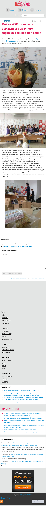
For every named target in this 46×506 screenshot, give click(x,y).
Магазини (4, 379)
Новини (25, 10)
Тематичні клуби (7, 339)
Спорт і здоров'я (7, 376)
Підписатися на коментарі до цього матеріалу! (17, 246)
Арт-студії (5, 382)
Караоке (4, 336)
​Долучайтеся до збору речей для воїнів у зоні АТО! (21, 390)
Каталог (38, 10)
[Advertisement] (23, 295)
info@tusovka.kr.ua (26, 495)
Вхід (18, 16)
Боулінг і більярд (7, 334)
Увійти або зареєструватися (18, 279)
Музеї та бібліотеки (8, 350)
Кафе (3, 315)
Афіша (12, 10)
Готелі (4, 366)
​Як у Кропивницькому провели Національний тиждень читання (23, 418)
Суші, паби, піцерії (7, 320)
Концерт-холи (6, 352)
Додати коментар (12, 273)
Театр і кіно (5, 347)
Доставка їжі (5, 323)
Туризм (4, 363)
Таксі (3, 368)
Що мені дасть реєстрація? (37, 279)
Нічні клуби (5, 331)
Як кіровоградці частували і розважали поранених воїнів (23, 397)
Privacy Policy (6, 498)
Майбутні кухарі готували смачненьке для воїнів (20, 393)
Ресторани (5, 318)
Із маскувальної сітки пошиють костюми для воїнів (21, 395)
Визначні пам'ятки (7, 360)
